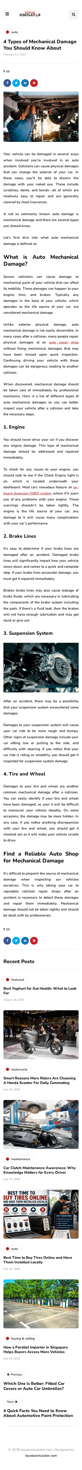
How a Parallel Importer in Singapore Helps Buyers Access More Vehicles (35, 1349)
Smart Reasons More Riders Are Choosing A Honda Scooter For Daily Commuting (39, 1080)
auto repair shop (64, 342)
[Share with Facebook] (7, 83)
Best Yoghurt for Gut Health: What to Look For (40, 991)
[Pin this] (34, 83)
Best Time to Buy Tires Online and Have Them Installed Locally (37, 1260)
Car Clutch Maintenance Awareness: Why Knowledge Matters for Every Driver (39, 1170)
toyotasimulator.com (41, 1455)
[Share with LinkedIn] (25, 83)
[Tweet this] (16, 83)
